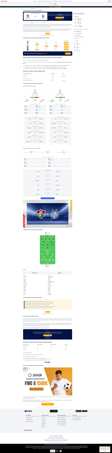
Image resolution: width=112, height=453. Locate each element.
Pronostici (35, 1)
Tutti (32, 94)
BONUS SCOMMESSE (45, 415)
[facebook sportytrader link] (27, 411)
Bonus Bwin (43, 424)
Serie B (77, 40)
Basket (83, 29)
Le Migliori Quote (28, 419)
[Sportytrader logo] (56, 430)
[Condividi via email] (48, 362)
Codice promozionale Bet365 (61, 423)
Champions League (79, 33)
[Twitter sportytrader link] (29, 411)
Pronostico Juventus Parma (77, 419)
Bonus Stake (43, 421)
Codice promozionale (41, 1)
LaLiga (77, 45)
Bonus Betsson (44, 419)
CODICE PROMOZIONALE (61, 415)
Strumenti (70, 1)
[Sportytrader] (4, 1)
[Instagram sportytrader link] (31, 411)
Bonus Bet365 (44, 423)
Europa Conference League (80, 36)
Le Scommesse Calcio (29, 417)
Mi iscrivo (67, 53)
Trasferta (37, 94)
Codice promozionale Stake (61, 421)
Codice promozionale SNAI (61, 417)
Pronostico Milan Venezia (76, 417)
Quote (60, 1)
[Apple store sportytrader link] (78, 411)
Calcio (29, 8)
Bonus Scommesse (48, 1)
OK (104, 451)
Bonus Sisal (43, 426)
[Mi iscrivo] (108, 1)
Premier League (78, 43)
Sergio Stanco (32, 22)
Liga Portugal (78, 50)
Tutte (74, 29)
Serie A (77, 38)
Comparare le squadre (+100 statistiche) (47, 198)
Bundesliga (77, 47)
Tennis (80, 29)
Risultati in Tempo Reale (29, 421)
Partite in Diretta (64, 1)
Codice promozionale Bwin (61, 424)
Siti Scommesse (55, 1)
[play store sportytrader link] (84, 411)
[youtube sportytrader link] (26, 411)
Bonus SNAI (43, 417)
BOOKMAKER (28, 415)
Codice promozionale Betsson (61, 419)
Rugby (87, 29)
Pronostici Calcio (44, 22)
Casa (34, 94)
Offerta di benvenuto (60, 19)
